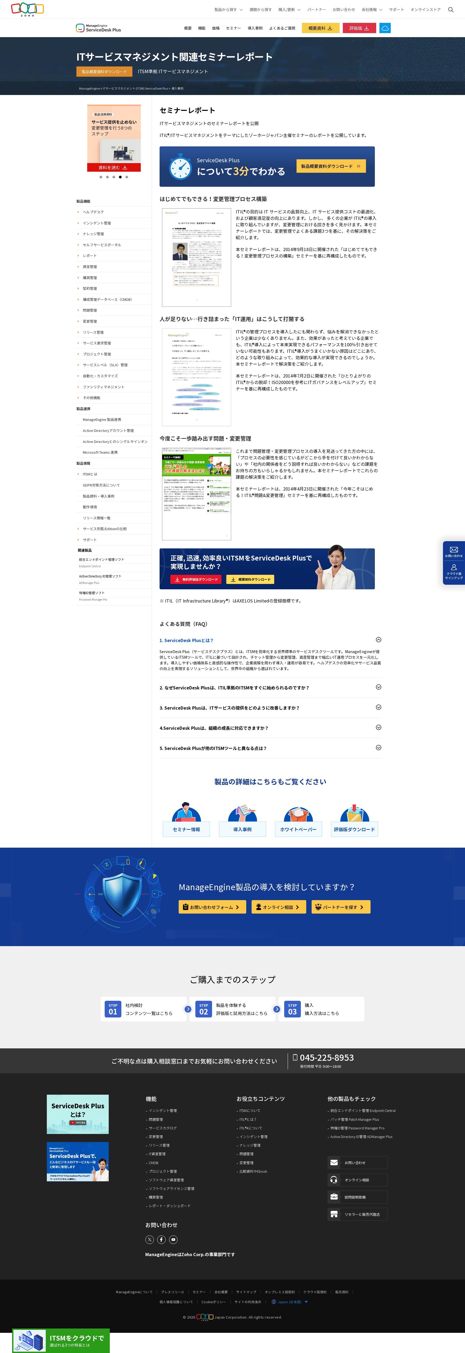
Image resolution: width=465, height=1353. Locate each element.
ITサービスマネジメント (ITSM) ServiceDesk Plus (135, 88)
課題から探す (260, 9)
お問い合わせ (344, 9)
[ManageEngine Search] (451, 9)
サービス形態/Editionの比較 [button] (105, 528)
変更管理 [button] (90, 321)
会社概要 (221, 1292)
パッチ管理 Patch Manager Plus (354, 1119)
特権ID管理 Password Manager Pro (357, 1128)
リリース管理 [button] (93, 332)
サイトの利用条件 (248, 1301)
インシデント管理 (163, 1110)
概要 (188, 28)
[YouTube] (173, 1239)
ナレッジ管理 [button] (93, 233)
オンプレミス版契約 (280, 1292)
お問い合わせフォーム (212, 907)
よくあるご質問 (282, 28)
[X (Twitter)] (149, 1239)
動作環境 (90, 506)
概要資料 (317, 28)
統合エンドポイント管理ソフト (101, 559)
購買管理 (156, 1197)
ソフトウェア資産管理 (166, 1180)
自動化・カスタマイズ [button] (100, 375)
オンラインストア (426, 9)
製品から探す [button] (225, 9)
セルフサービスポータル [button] (102, 244)
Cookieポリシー (214, 1301)
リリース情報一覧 (97, 517)
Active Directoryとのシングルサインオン (115, 441)
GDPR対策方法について (101, 485)
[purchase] (321, 1009)
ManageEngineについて (134, 1292)
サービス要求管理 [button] (97, 343)
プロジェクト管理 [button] (97, 354)
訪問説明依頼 (355, 1197)
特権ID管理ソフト (92, 592)
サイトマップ (246, 1292)
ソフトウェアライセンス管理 (171, 1188)
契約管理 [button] (90, 288)
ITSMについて (249, 1110)
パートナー (316, 9)
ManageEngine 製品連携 (102, 419)
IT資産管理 (157, 1153)
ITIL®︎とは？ (248, 1119)
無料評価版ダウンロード (200, 579)
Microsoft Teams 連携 (100, 452)
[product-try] (232, 1009)
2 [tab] (107, 177)
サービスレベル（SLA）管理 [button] (105, 364)
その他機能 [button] (91, 397)
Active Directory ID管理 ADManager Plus (361, 1136)
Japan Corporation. (231, 1316)
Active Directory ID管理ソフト (100, 576)
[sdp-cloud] (61, 1341)
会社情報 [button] (369, 9)
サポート (396, 9)
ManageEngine (89, 88)
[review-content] (144, 1009)
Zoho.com (27, 9)
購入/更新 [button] (287, 9)
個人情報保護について (176, 1301)
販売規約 (342, 1292)
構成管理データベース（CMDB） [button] (108, 299)
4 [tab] (120, 177)
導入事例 (255, 28)
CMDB (153, 1162)
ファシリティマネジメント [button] (104, 386)
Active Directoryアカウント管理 (108, 430)
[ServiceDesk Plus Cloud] (385, 28)
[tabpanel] (114, 138)
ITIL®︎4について (250, 1128)
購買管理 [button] (90, 277)
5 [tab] (126, 177)
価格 (216, 28)
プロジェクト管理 (163, 1171)
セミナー (233, 28)
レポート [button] (90, 255)
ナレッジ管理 (249, 1145)
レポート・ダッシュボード (170, 1205)
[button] (81, 1114)
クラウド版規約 (315, 1292)
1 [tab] (101, 177)
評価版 (355, 28)
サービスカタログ (163, 1128)
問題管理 (156, 1119)
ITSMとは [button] (90, 474)
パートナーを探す (340, 907)
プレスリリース (172, 1292)
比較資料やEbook (253, 1171)
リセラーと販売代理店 (362, 1214)
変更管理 (156, 1136)
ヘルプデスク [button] (93, 211)
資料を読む (109, 167)
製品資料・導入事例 (98, 496)
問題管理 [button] (90, 310)
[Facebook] (161, 1239)
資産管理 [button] (90, 266)
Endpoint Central (90, 566)
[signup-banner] (81, 1161)
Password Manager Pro (93, 599)
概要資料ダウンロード (254, 579)
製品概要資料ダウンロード (104, 71)
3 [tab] (114, 177)
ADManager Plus (89, 583)
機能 (202, 28)
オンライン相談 (278, 907)
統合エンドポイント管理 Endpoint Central (363, 1110)
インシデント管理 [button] (97, 223)
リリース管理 (159, 1145)
